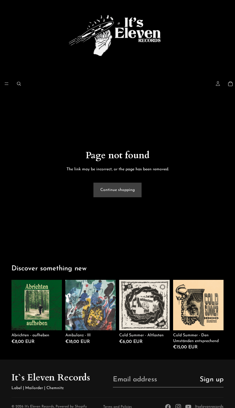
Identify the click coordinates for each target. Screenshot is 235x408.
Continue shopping (117, 190)
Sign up (212, 379)
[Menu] (6, 83)
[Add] (53, 321)
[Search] (19, 83)
